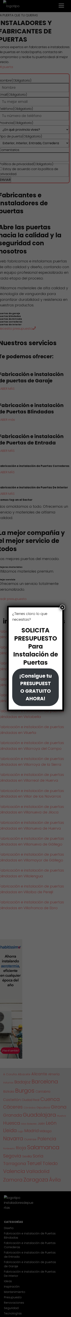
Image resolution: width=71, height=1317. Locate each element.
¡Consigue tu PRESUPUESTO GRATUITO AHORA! (35, 687)
